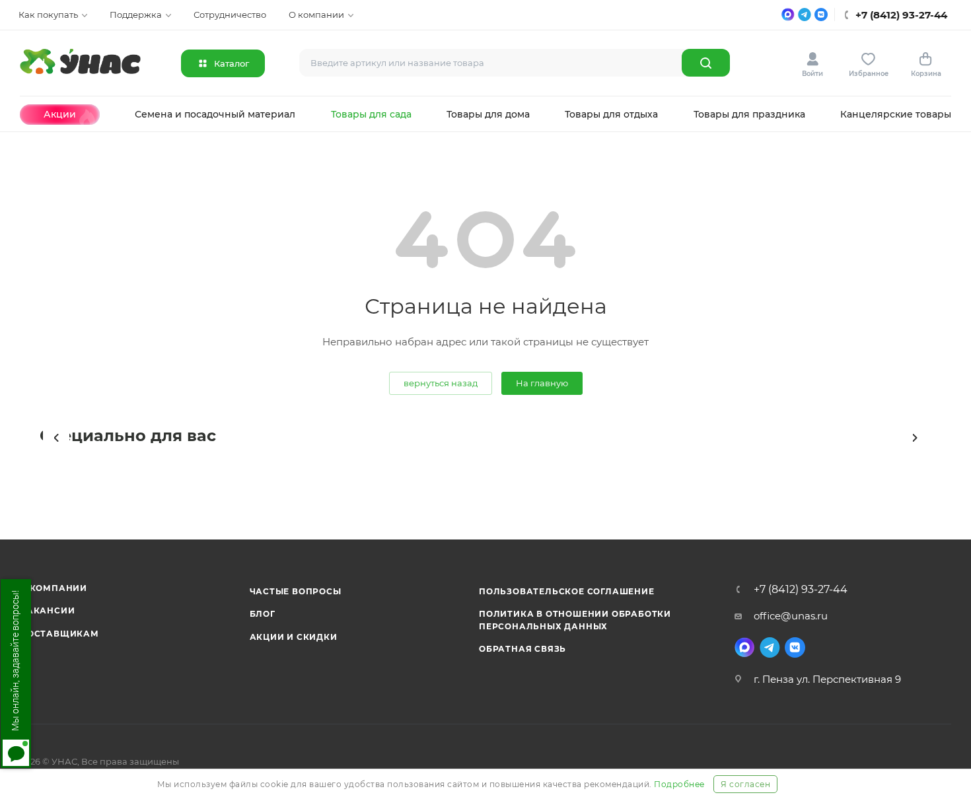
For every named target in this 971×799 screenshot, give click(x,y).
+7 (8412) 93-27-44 (800, 589)
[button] (56, 438)
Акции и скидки (294, 637)
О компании (53, 588)
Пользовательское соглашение (567, 591)
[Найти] (706, 63)
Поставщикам (59, 634)
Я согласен (745, 784)
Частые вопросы (296, 591)
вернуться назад (441, 383)
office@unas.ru (791, 615)
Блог (262, 614)
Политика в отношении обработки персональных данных (575, 620)
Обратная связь (522, 649)
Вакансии (47, 610)
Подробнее (679, 784)
